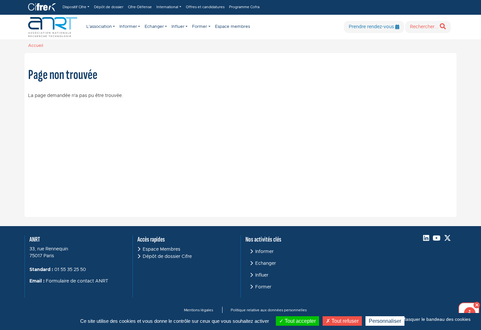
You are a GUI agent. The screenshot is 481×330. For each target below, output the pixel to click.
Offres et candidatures (205, 7)
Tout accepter (299, 321)
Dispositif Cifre (74, 7)
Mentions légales (198, 310)
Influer (261, 275)
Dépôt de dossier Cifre (167, 256)
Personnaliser (385, 321)
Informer (264, 251)
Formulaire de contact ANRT (77, 281)
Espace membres (232, 27)
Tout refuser (344, 321)
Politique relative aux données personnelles (269, 310)
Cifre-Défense (140, 7)
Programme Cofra (244, 7)
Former (263, 287)
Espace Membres (161, 249)
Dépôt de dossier (108, 7)
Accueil (35, 46)
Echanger (265, 263)
